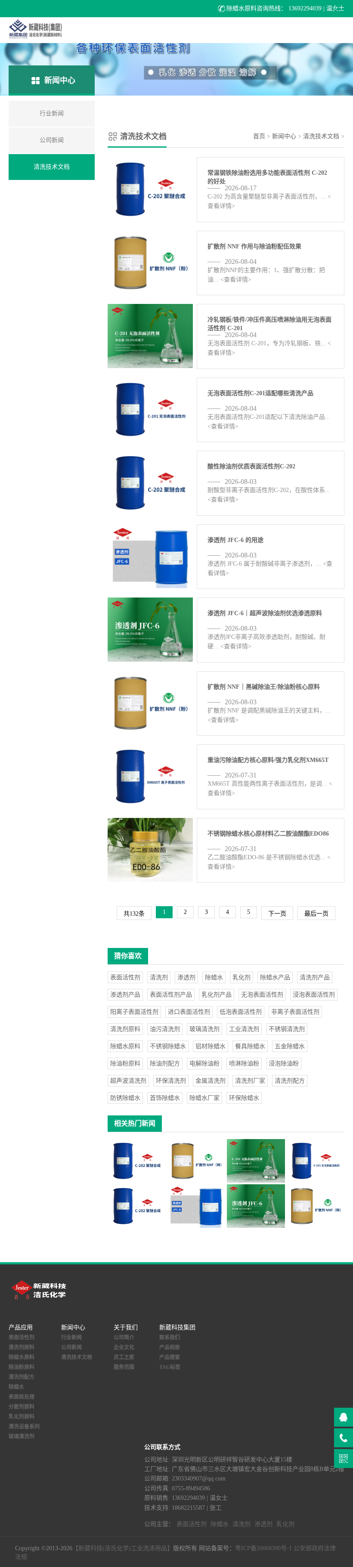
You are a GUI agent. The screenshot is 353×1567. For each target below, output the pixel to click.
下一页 (277, 913)
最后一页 (316, 913)
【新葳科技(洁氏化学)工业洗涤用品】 (122, 1548)
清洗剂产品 (315, 977)
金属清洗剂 (210, 1081)
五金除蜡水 (290, 1046)
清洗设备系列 (24, 1427)
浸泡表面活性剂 (314, 994)
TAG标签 (169, 1367)
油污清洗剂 (165, 1029)
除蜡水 (214, 977)
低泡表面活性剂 (241, 1012)
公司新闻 (71, 1347)
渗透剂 (186, 977)
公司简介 (124, 1338)
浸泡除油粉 (284, 1063)
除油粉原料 (125, 1063)
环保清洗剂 (171, 1081)
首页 (259, 136)
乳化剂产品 (216, 994)
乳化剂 (241, 977)
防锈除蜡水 (125, 1098)
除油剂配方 (165, 1063)
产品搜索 (169, 1357)
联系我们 (169, 1338)
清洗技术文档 (321, 136)
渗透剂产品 (125, 994)
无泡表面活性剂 (262, 994)
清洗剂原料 (125, 1029)
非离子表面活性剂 (295, 1012)
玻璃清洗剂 (204, 1029)
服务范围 (124, 1367)
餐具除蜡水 (250, 1046)
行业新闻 (71, 1338)
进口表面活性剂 (189, 1012)
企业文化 (124, 1347)
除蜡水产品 (275, 977)
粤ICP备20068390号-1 (263, 1548)
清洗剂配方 (290, 1081)
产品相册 (169, 1347)
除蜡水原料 (125, 1046)
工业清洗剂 (244, 1029)
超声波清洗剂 (128, 1081)
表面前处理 (21, 1397)
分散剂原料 (21, 1407)
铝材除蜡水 (210, 1046)
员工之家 (124, 1357)
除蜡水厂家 (204, 1098)
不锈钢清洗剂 (287, 1029)
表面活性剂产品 (171, 994)
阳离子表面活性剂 (134, 1012)
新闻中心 (284, 136)
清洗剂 (159, 977)
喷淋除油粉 (244, 1063)
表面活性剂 (125, 977)
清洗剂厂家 (250, 1081)
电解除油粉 (204, 1063)
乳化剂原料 (21, 1417)
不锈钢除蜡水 (168, 1046)
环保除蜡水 (244, 1098)
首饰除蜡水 (165, 1098)
